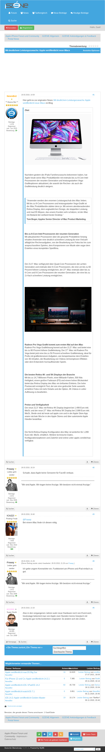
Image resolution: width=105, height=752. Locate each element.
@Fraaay (27, 519)
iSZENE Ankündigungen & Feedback (79, 36)
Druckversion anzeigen (15, 706)
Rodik (97, 679)
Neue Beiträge (60, 13)
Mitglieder (76, 739)
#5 (93, 608)
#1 (93, 95)
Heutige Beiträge (81, 13)
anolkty (97, 672)
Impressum (22, 736)
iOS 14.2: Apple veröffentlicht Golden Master (25, 698)
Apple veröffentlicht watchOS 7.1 (20, 691)
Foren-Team (90, 734)
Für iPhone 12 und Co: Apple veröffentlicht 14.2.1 (27, 679)
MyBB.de (25, 748)
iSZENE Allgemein (50, 36)
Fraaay (71, 563)
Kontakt (75, 734)
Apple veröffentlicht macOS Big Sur (21, 672)
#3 (93, 514)
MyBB (42, 748)
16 (64, 672)
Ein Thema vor (34, 647)
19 (64, 698)
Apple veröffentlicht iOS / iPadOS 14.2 (22, 685)
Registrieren (27, 28)
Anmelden (12, 28)
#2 (93, 468)
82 (64, 685)
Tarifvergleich (41, 13)
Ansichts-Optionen (91, 50)
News (26, 13)
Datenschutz (10, 739)
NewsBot (8, 675)
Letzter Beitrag (84, 672)
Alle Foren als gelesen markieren (53, 740)
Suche (13, 21)
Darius (97, 685)
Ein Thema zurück (16, 647)
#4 (93, 561)
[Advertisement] (52, 72)
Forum (13, 13)
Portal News (13, 39)
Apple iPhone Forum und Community (22, 36)
